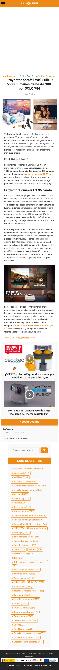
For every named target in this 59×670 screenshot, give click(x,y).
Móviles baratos (23, 553)
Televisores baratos (25, 620)
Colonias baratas (23, 511)
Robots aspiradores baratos (28, 591)
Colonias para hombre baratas (29, 515)
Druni (42, 524)
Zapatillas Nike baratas (26, 637)
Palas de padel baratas (26, 569)
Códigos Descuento (47, 76)
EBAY (18, 528)
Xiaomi (19, 625)
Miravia (36, 549)
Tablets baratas (23, 616)
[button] (3, 3)
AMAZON (10, 338)
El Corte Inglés (37, 528)
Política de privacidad (42, 665)
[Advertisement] (29, 40)
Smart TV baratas (24, 608)
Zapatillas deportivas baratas (29, 633)
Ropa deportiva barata (26, 599)
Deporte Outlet (22, 524)
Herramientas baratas (26, 537)
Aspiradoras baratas (25, 481)
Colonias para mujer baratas (28, 520)
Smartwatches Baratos (26, 612)
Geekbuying (21, 532)
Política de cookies (24, 665)
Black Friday (21, 498)
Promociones (22, 586)
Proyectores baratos (26, 338)
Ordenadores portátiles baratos (27, 563)
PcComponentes (23, 578)
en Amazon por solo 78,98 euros (38, 174)
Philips (19, 582)
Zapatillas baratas (24, 629)
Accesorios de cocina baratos (29, 469)
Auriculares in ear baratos (27, 490)
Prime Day (36, 582)
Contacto (11, 665)
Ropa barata (21, 595)
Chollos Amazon (10, 76)
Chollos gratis (22, 507)
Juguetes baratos (24, 545)
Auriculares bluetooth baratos (29, 486)
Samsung (20, 603)
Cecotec (19, 503)
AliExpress (21, 473)
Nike (18, 558)
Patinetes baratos (24, 574)
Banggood (20, 494)
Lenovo (19, 549)
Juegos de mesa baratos (27, 541)
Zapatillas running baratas (27, 642)
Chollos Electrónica (28, 76)
